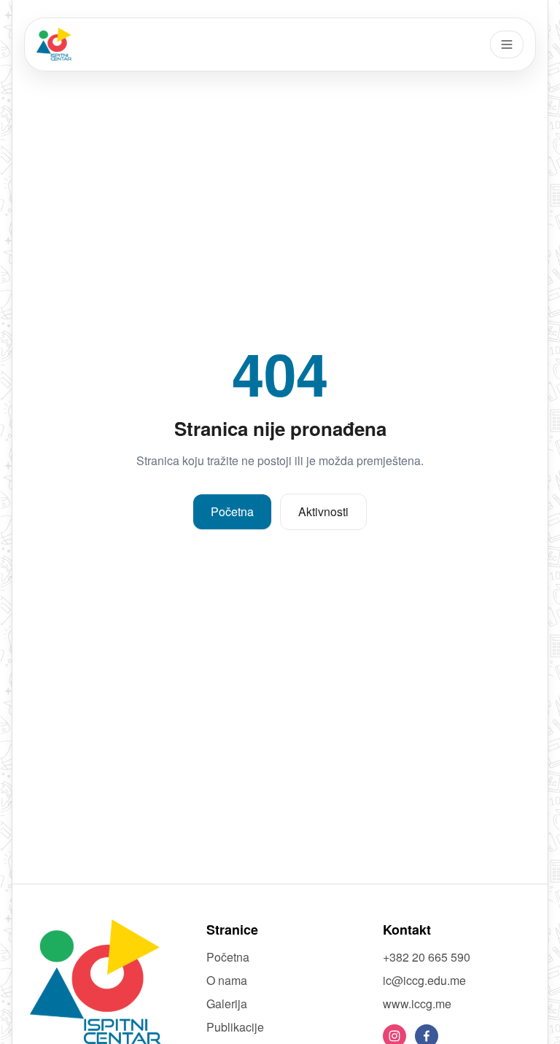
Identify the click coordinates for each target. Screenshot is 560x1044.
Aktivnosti (323, 511)
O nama (226, 980)
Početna (232, 511)
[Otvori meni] (507, 44)
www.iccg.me (417, 1003)
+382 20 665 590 (426, 956)
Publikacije (235, 1026)
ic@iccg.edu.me (424, 980)
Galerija (226, 1003)
